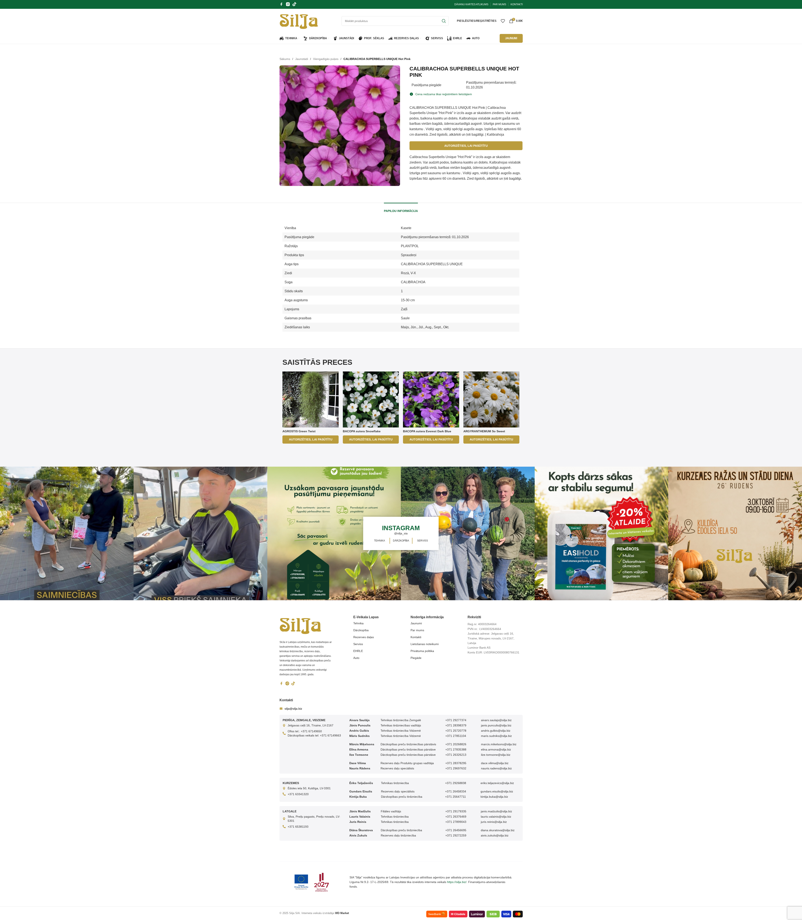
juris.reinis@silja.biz (494, 821)
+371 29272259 (455, 835)
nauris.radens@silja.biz (496, 768)
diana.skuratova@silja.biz (498, 830)
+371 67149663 (330, 735)
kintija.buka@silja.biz (494, 796)
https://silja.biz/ (457, 882)
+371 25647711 (455, 796)
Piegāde (416, 658)
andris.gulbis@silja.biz (495, 730)
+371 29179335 (455, 811)
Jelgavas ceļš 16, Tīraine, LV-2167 (310, 725)
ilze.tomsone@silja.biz (495, 754)
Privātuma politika (422, 651)
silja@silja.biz (293, 708)
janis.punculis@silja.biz (496, 725)
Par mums (417, 630)
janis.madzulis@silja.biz (496, 811)
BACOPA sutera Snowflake (362, 431)
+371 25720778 (455, 730)
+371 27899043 (455, 821)
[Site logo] (298, 20)
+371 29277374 (455, 720)
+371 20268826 (455, 744)
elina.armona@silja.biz (496, 749)
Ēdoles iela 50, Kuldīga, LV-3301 (309, 788)
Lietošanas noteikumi (425, 644)
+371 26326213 (455, 754)
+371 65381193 (298, 826)
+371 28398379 (455, 725)
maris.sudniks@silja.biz (496, 736)
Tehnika (358, 623)
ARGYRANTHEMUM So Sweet (484, 431)
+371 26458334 (455, 791)
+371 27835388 (455, 749)
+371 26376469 (455, 816)
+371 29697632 (455, 768)
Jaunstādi (301, 59)
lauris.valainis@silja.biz (496, 816)
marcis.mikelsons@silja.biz (498, 744)
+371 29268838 (455, 783)
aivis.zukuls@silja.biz (494, 835)
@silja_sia (401, 533)
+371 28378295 (455, 763)
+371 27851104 (455, 736)
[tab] (401, 209)
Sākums (284, 59)
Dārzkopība (361, 630)
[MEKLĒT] (444, 21)
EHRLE (358, 651)
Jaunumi (416, 623)
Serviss (358, 644)
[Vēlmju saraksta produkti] (503, 21)
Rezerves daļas (363, 637)
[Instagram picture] (67, 533)
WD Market (342, 913)
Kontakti (416, 637)
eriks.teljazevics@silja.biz (497, 783)
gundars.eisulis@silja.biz (497, 791)
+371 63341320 (298, 794)
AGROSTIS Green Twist (299, 431)
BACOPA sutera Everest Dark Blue (427, 431)
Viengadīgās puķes (325, 59)
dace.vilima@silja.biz (494, 763)
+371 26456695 (455, 830)
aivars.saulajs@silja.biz (496, 720)
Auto (356, 658)
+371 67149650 (311, 731)
